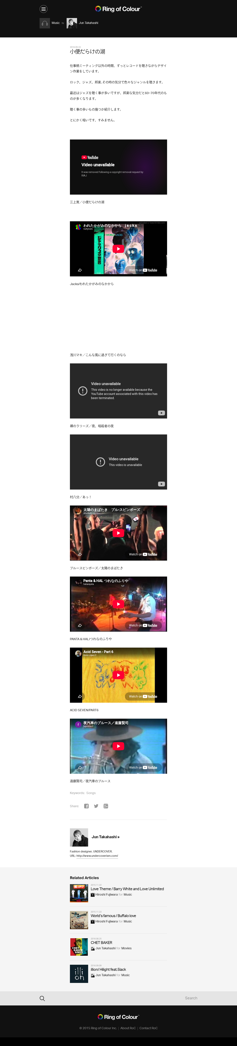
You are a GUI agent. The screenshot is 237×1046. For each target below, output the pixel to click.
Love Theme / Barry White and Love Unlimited (127, 889)
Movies (126, 948)
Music (128, 895)
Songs (91, 793)
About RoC (128, 1028)
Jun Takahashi (105, 948)
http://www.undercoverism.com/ (97, 856)
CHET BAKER (101, 943)
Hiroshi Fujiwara (106, 895)
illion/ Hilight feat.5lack (108, 970)
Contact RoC (148, 1028)
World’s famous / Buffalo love (113, 916)
